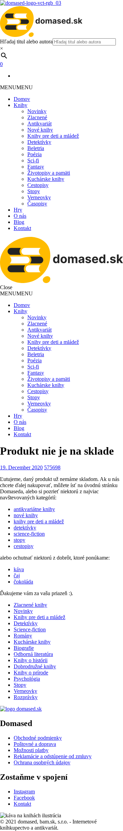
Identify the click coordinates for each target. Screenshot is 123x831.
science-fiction (29, 534)
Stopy (33, 191)
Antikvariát (39, 123)
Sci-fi (33, 160)
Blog (19, 222)
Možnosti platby (31, 750)
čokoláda (23, 582)
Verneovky (39, 197)
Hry (18, 210)
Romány (23, 636)
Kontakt (22, 228)
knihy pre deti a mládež (39, 521)
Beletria (35, 148)
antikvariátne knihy (34, 509)
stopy (19, 540)
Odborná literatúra (33, 654)
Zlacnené (37, 117)
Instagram (24, 791)
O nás (20, 216)
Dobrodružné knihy (35, 666)
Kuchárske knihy (45, 179)
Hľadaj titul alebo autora (26, 41)
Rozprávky (26, 697)
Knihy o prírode (31, 672)
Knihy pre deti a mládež (53, 136)
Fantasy (35, 167)
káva (19, 569)
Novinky (36, 111)
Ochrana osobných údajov (42, 762)
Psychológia (27, 679)
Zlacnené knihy (30, 605)
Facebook (24, 798)
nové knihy (26, 515)
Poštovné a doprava (35, 744)
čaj (17, 575)
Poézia (34, 154)
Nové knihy (40, 130)
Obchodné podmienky (38, 738)
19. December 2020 (21, 467)
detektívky (25, 528)
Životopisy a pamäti (48, 173)
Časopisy (37, 203)
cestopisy (23, 546)
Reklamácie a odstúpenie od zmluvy (53, 756)
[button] (16, 87)
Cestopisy (38, 185)
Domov (22, 99)
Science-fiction (30, 629)
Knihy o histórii (30, 660)
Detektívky (39, 142)
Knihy (20, 105)
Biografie (24, 648)
